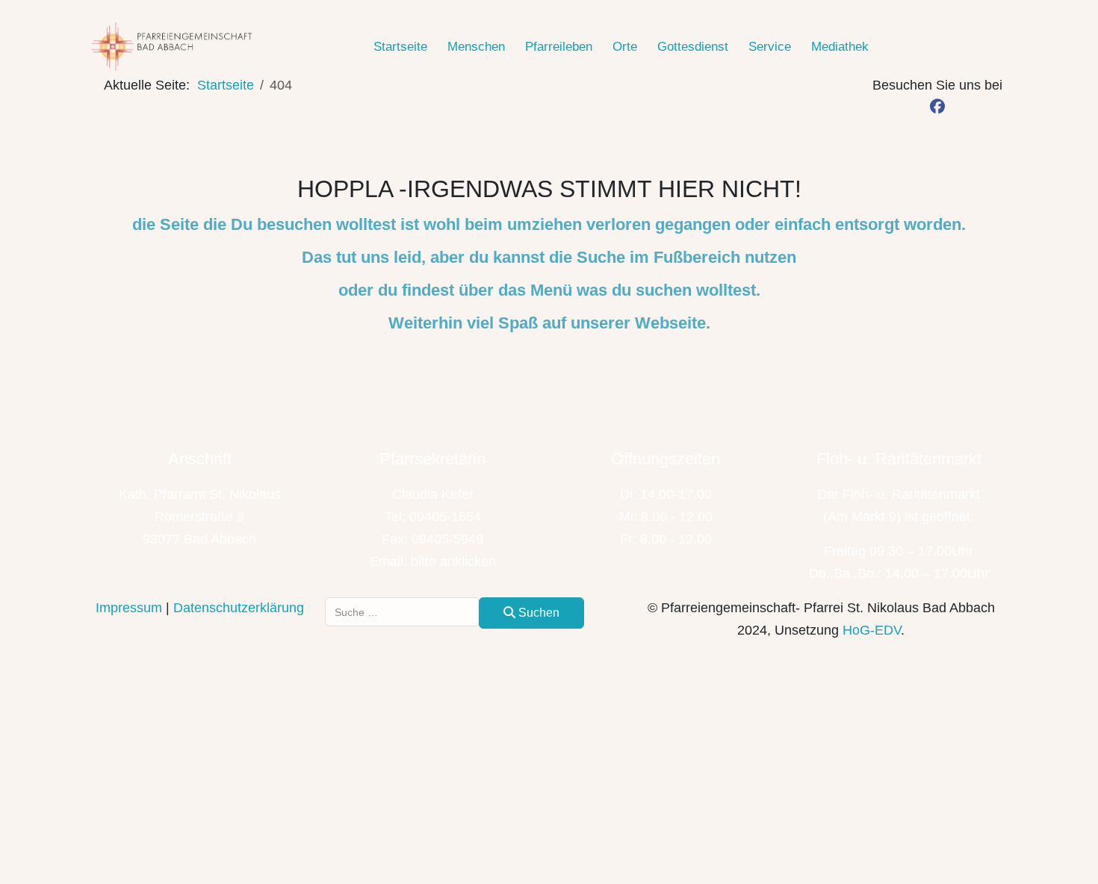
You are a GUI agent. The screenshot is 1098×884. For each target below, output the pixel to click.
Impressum (129, 607)
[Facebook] (937, 107)
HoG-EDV (872, 630)
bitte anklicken (453, 561)
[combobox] (402, 611)
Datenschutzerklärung (238, 607)
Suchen (537, 612)
